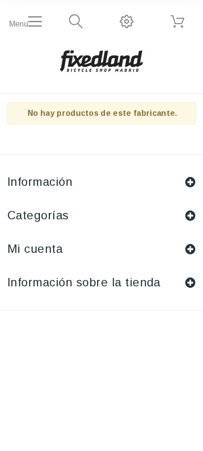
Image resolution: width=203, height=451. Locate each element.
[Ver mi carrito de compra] (177, 22)
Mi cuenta (35, 248)
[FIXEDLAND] (101, 60)
